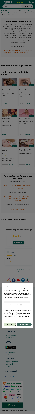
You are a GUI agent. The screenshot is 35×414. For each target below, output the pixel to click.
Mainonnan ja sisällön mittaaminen (11, 305)
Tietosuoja (6, 319)
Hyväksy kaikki (24, 324)
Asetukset (9, 324)
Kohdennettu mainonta (9, 307)
